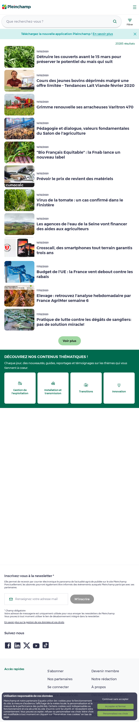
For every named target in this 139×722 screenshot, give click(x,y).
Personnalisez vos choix (115, 713)
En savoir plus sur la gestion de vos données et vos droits (34, 622)
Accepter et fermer (115, 706)
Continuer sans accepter (115, 699)
